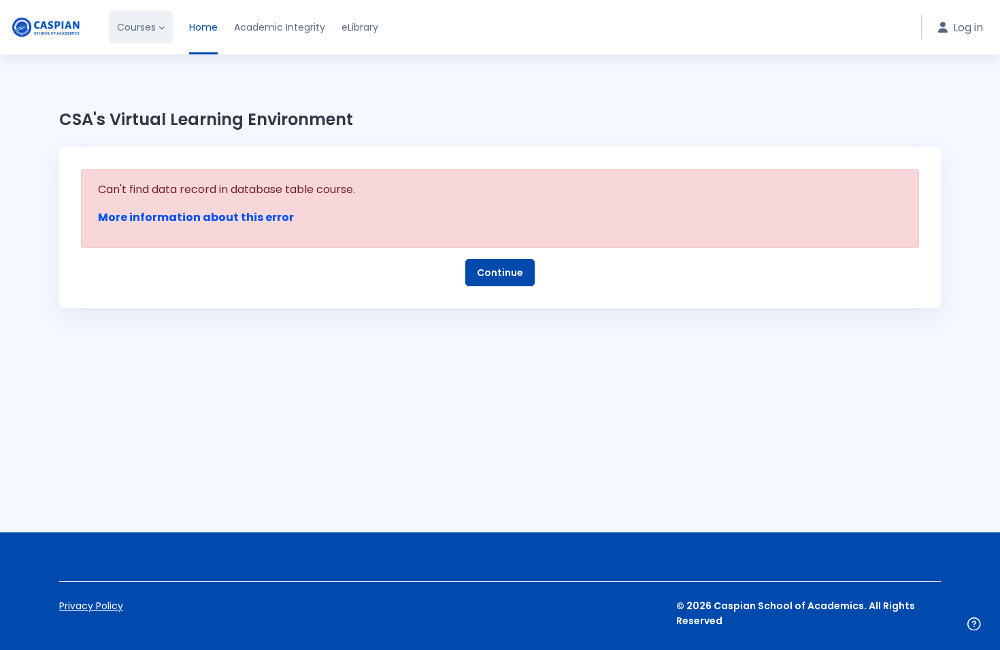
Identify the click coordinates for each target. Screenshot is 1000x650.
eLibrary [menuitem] (359, 27)
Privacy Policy (91, 606)
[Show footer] (974, 624)
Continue (500, 272)
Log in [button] (968, 27)
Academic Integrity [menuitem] (279, 27)
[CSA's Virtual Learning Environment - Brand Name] (46, 27)
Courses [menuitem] (136, 27)
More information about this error (196, 217)
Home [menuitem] (203, 27)
